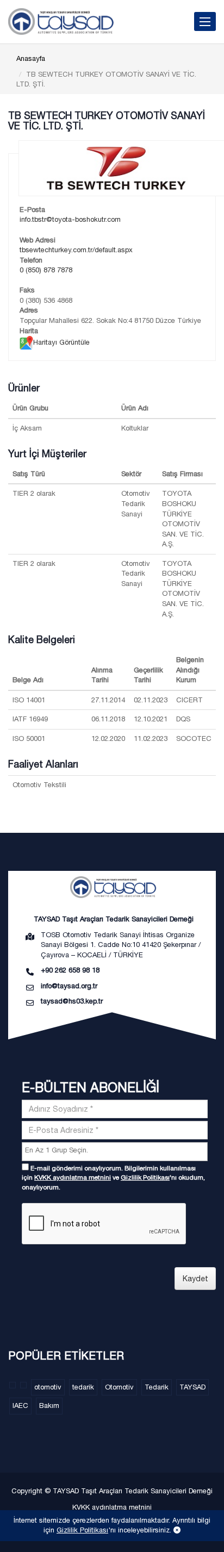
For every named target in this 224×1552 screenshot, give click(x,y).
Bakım (49, 1405)
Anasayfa (30, 58)
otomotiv (47, 1387)
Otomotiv (119, 1387)
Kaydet (195, 1278)
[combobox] (115, 1151)
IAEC (20, 1405)
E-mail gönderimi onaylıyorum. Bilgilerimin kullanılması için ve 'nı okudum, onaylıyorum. (113, 1177)
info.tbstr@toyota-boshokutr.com (70, 219)
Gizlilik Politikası (145, 1177)
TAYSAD (192, 1387)
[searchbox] (116, 1150)
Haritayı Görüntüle (61, 342)
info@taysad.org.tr (69, 986)
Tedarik (157, 1387)
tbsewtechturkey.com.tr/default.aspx (76, 250)
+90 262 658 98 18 (70, 970)
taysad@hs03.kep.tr (72, 1001)
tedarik (83, 1387)
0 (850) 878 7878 (46, 270)
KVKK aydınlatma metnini (72, 1177)
